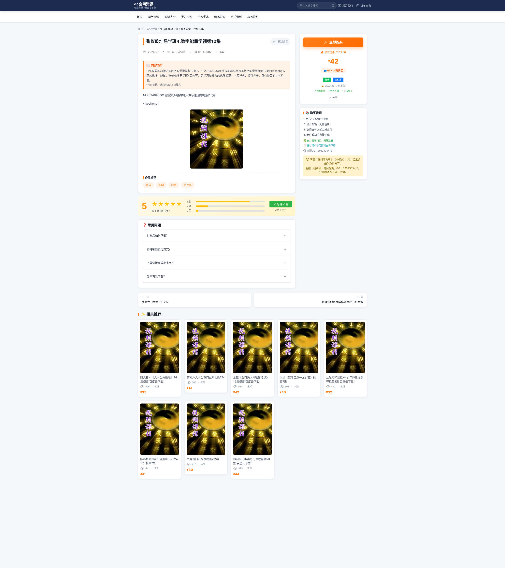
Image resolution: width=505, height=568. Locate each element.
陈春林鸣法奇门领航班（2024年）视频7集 (159, 461)
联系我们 (347, 5)
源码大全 (170, 16)
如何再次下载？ (156, 276)
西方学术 (203, 16)
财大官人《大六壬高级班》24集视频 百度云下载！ (158, 379)
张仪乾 (188, 185)
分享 (335, 97)
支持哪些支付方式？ (159, 249)
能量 (173, 185)
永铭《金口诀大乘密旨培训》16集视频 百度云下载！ (251, 379)
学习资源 (186, 16)
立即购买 (336, 42)
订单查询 (366, 5)
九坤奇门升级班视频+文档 (203, 459)
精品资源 (219, 16)
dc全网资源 (145, 5)
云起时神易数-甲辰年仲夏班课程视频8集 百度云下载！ (344, 379)
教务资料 (252, 16)
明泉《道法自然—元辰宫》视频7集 (298, 379)
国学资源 (153, 16)
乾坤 (161, 185)
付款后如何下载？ (158, 235)
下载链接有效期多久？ (160, 262)
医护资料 (236, 16)
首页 (139, 16)
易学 (148, 185)
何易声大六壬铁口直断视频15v (206, 377)
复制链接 (283, 41)
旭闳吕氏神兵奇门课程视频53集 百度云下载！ (251, 461)
